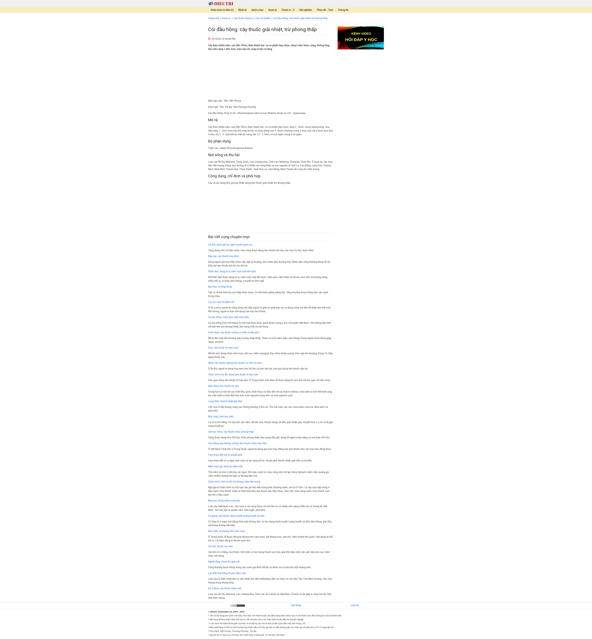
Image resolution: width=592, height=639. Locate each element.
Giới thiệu (296, 605)
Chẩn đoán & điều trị (222, 9)
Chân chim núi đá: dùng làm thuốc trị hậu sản (233, 374)
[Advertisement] (270, 75)
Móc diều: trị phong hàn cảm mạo (226, 531)
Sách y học (257, 9)
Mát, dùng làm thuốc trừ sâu (223, 386)
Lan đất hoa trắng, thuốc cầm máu (227, 573)
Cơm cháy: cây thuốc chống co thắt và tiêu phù (233, 332)
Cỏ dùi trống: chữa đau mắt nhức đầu (228, 317)
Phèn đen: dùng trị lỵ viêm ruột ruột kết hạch (232, 271)
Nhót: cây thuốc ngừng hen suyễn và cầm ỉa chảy (235, 362)
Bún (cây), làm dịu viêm (221, 416)
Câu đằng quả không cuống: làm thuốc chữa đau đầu (237, 443)
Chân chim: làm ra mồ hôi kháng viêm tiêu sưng (234, 481)
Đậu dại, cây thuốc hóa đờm (223, 256)
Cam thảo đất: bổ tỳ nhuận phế (225, 454)
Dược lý (272, 9)
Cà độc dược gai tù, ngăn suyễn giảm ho (230, 244)
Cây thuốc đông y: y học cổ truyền (252, 18)
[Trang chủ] (220, 3)
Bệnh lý (242, 9)
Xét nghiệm (305, 9)
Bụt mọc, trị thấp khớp (220, 286)
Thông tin (343, 9)
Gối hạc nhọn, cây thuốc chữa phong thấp (231, 431)
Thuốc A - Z (288, 9)
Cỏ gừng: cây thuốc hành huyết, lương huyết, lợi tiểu (236, 515)
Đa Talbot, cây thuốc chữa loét (224, 588)
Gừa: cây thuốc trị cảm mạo (223, 347)
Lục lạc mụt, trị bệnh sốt (221, 301)
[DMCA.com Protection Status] (237, 605)
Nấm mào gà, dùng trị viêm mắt (225, 466)
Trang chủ (213, 18)
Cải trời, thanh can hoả (220, 546)
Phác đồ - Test (325, 9)
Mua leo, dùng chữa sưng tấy (224, 500)
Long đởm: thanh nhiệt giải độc (225, 401)
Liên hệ (355, 605)
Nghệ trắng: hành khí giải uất (224, 561)
